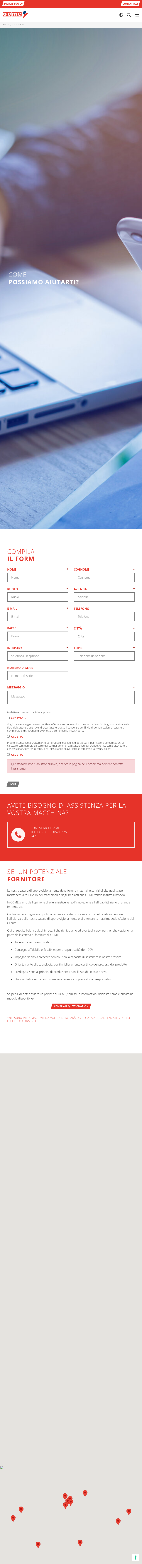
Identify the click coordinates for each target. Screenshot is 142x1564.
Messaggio (71, 687)
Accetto (18, 718)
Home (6, 24)
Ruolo (37, 589)
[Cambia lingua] (121, 15)
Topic (104, 648)
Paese (37, 628)
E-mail (37, 608)
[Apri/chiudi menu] (137, 15)
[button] (85, 1493)
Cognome (104, 569)
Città (104, 628)
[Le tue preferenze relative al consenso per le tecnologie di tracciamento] (135, 1557)
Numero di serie (20, 667)
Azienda (104, 589)
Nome (37, 569)
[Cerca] (129, 15)
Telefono (81, 608)
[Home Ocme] (16, 14)
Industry (37, 648)
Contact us (18, 24)
